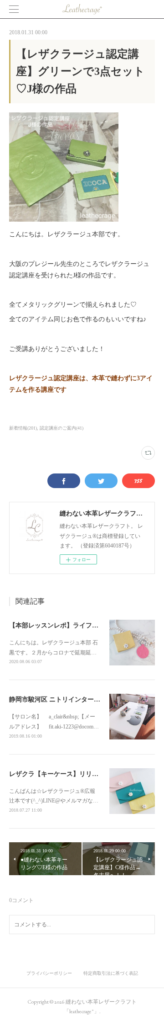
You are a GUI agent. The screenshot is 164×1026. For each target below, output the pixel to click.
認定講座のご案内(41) (61, 428)
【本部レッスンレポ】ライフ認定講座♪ (65, 625)
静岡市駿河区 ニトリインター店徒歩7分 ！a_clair (79, 699)
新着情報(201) (23, 428)
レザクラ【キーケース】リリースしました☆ (73, 774)
